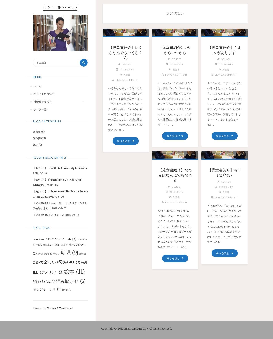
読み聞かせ (71, 281)
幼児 (69, 253)
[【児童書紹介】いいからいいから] (175, 31)
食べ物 (66, 290)
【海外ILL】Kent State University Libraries (60, 168)
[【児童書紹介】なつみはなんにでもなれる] (175, 154)
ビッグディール (62, 239)
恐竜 (82, 254)
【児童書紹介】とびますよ (48, 215)
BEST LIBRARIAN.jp (60, 8)
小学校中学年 (60, 245)
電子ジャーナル (47, 289)
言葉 (50, 282)
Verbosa (51, 308)
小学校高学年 (45, 254)
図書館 (37, 131)
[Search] (84, 63)
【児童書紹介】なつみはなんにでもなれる (175, 175)
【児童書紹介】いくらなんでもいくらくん (125, 52)
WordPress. (66, 308)
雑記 (35, 144)
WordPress (40, 239)
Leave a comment (127, 80)
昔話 (38, 262)
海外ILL (71, 262)
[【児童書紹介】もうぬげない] (224, 154)
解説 (39, 281)
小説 (56, 254)
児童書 (37, 138)
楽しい (53, 262)
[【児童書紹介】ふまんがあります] (224, 31)
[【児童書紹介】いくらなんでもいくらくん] (125, 31)
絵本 (74, 271)
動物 (49, 245)
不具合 (40, 245)
